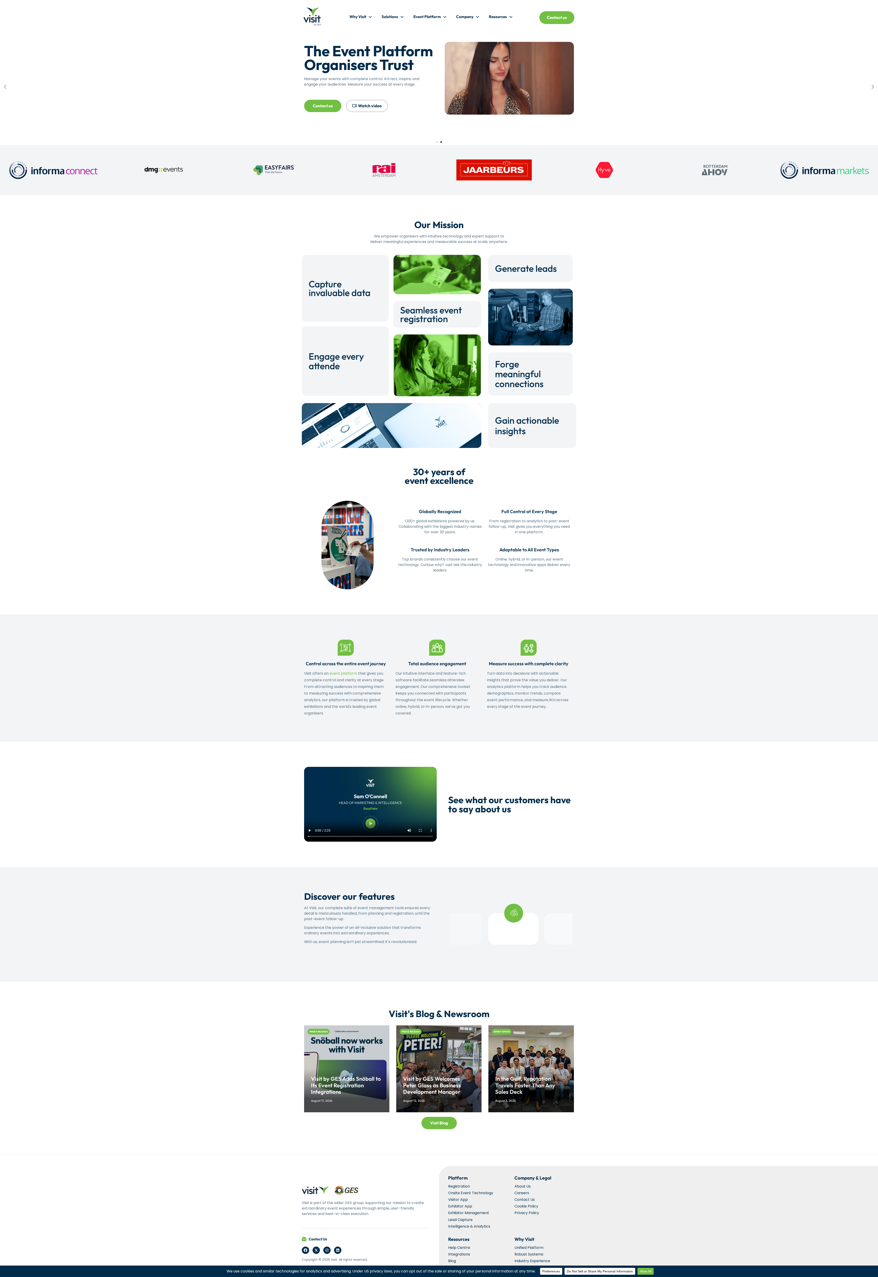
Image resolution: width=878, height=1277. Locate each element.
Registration (459, 1186)
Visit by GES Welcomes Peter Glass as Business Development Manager (432, 1085)
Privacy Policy (526, 1212)
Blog (452, 1261)
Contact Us (318, 1239)
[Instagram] (327, 1250)
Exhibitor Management (468, 1212)
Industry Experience (532, 1261)
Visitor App (458, 1199)
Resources (498, 16)
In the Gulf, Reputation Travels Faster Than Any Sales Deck (525, 1085)
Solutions (390, 16)
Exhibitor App (460, 1206)
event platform (343, 673)
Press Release (318, 1031)
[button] (5, 86)
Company (465, 16)
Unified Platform (528, 1247)
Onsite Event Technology (470, 1193)
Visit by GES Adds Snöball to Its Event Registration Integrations (346, 1085)
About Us (522, 1186)
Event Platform (427, 16)
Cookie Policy (526, 1206)
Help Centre (459, 1247)
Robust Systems (528, 1254)
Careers (521, 1193)
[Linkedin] (337, 1250)
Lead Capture (460, 1219)
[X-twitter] (316, 1250)
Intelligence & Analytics (469, 1226)
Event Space (502, 1031)
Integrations (459, 1254)
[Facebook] (305, 1250)
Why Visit (357, 16)
